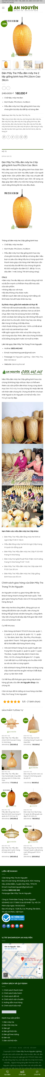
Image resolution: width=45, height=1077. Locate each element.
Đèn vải (7, 1038)
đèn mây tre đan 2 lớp (18, 124)
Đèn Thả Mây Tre (34, 69)
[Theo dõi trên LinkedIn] (17, 926)
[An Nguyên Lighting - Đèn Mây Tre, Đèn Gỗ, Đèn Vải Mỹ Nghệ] (23, 8)
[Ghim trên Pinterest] (21, 137)
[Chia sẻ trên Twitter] (13, 137)
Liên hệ (26, 1048)
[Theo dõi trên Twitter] (8, 926)
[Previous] (5, 38)
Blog (20, 1048)
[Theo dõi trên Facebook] (4, 926)
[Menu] (3, 8)
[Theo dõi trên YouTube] (21, 926)
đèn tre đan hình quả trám (13, 129)
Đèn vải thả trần (10, 1041)
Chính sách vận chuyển (14, 999)
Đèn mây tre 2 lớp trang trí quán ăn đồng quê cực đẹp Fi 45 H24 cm (33, 814)
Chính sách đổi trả (11, 996)
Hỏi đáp (33, 1048)
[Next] (39, 38)
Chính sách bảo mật (12, 1006)
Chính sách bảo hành (13, 993)
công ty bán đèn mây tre (13, 119)
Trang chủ (6, 69)
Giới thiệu (13, 1048)
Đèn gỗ (7, 1028)
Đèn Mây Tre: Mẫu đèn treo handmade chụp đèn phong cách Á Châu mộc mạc (11, 777)
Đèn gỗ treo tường (11, 1034)
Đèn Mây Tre (19, 69)
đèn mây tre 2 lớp (8, 121)
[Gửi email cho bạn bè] (17, 137)
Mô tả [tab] (4, 151)
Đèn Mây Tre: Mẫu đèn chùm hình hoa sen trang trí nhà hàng (11, 740)
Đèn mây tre (9, 1022)
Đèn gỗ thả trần (10, 1031)
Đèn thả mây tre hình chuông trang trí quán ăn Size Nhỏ (33, 740)
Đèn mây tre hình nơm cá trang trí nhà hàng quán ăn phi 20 (33, 776)
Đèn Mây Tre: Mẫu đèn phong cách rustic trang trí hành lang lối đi (11, 850)
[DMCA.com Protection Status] (9, 1012)
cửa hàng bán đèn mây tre (31, 119)
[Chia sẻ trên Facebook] (8, 137)
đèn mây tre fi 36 (32, 124)
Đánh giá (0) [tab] (6, 156)
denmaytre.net (18, 364)
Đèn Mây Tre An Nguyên (21, 893)
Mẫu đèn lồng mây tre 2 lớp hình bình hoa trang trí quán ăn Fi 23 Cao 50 (11, 814)
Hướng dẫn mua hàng (13, 1002)
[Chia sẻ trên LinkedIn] (26, 137)
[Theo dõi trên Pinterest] (13, 926)
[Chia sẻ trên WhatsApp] (4, 137)
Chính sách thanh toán (13, 990)
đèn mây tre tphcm (23, 126)
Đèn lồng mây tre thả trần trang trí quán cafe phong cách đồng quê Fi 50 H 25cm (33, 851)
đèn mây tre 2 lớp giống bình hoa (25, 121)
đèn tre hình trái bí (29, 129)
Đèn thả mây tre (13, 389)
